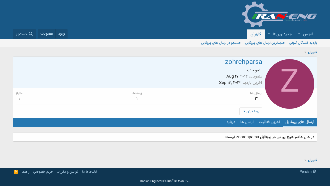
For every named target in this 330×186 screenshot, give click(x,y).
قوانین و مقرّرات (67, 172)
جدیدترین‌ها (282, 34)
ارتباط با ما (89, 172)
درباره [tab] (231, 122)
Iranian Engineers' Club (165, 181)
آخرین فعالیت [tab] (269, 122)
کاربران (256, 34)
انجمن (308, 34)
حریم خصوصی (43, 172)
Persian (306, 172)
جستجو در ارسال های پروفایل (221, 43)
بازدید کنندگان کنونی (303, 43)
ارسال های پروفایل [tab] (299, 122)
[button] (299, 34)
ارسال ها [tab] (247, 122)
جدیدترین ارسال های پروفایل (265, 43)
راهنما (25, 172)
